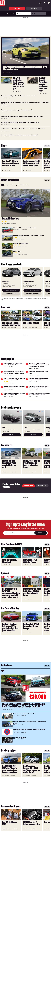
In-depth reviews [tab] (8, 185)
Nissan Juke (5, 282)
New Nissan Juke (11, 290)
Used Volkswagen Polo (32, 293)
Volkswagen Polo (28, 282)
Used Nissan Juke (11, 293)
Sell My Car (34, 8)
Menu (49, 3)
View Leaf (33, 434)
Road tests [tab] (26, 185)
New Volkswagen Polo (32, 290)
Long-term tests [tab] (18, 185)
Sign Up (40, 533)
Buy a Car (17, 8)
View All (47, 573)
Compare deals (28, 485)
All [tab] (2, 185)
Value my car (42, 485)
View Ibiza (11, 434)
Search (40, 3)
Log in (45, 3)
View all (47, 146)
